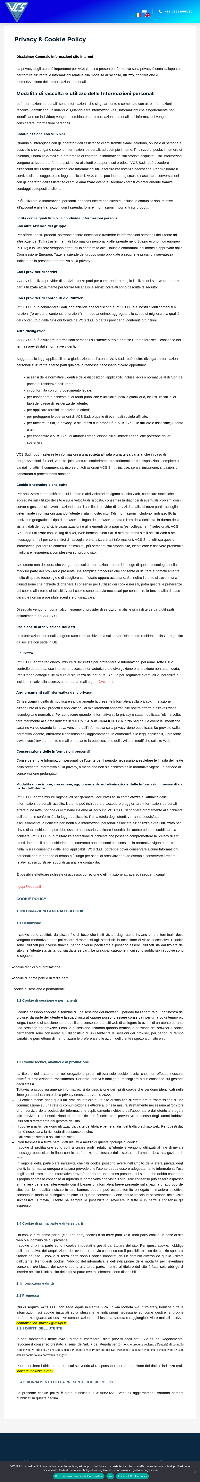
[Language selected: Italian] (145, 14)
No (110, 1476)
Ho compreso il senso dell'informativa (79, 1476)
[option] (148, 15)
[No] (195, 1472)
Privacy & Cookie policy (132, 1476)
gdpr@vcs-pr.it (102, 682)
